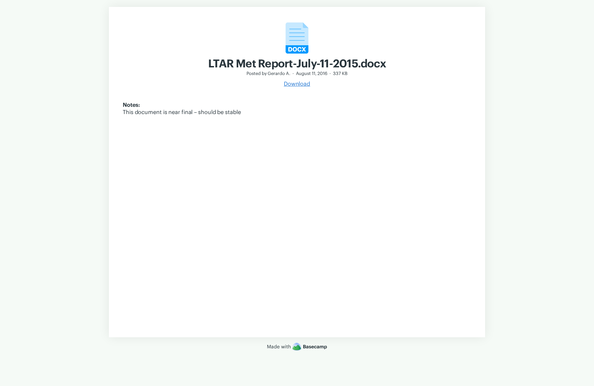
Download (297, 83)
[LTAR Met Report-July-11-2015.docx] (297, 53)
